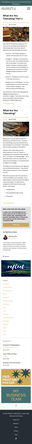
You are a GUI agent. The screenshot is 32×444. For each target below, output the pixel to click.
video (4, 331)
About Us (16, 423)
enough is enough (18, 22)
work (4, 334)
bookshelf (6, 297)
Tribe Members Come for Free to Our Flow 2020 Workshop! (16, 3)
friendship (6, 304)
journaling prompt (8, 317)
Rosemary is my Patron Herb (11, 362)
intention (5, 314)
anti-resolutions (7, 22)
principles (5, 324)
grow (4, 311)
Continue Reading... (9, 103)
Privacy (16, 431)
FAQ (16, 434)
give (4, 307)
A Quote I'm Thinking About (11, 345)
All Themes (6, 284)
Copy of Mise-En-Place (10, 354)
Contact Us (16, 419)
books (5, 294)
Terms (16, 427)
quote (4, 327)
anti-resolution (7, 117)
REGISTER (16, 225)
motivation (6, 321)
